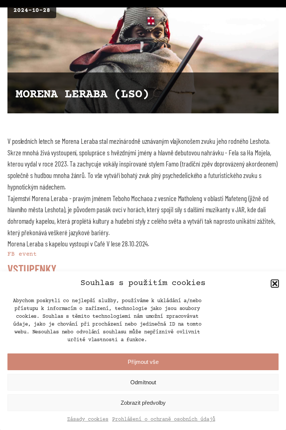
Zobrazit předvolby (143, 403)
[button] (275, 283)
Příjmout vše (143, 362)
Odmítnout (143, 382)
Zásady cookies (87, 420)
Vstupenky (32, 269)
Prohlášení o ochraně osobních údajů (163, 420)
